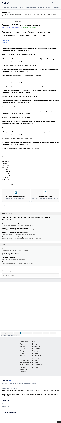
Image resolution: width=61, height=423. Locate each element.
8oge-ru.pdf (5, 42)
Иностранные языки (7, 15)
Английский (24, 365)
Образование (37, 365)
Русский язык (14, 7)
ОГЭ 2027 (16, 333)
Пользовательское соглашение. (9, 388)
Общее (35, 362)
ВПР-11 (35, 367)
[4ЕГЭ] (5, 3)
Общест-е (23, 348)
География (17, 15)
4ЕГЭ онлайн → (27, 27)
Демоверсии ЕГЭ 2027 (7, 333)
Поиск (54, 2)
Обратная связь (6, 403)
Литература (41, 7)
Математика (5, 7)
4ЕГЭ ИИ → (34, 27)
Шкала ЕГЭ (46, 333)
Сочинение (36, 346)
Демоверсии (37, 358)
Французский (25, 369)
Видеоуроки (37, 351)
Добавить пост (6, 406)
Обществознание (31, 7)
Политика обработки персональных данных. (12, 385)
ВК (10, 380)
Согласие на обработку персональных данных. (13, 387)
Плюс (49, 2)
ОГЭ (34, 342)
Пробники (3, 335)
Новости (35, 353)
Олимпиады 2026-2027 (14, 335)
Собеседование (38, 333)
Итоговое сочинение (26, 333)
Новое (34, 360)
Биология (23, 15)
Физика (22, 7)
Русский (30, 14)
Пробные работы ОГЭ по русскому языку (12, 27)
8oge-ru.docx (5, 40)
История (53, 14)
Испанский (24, 372)
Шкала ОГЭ (53, 333)
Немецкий (24, 367)
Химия (48, 7)
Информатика (56, 7)
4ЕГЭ (33, 390)
